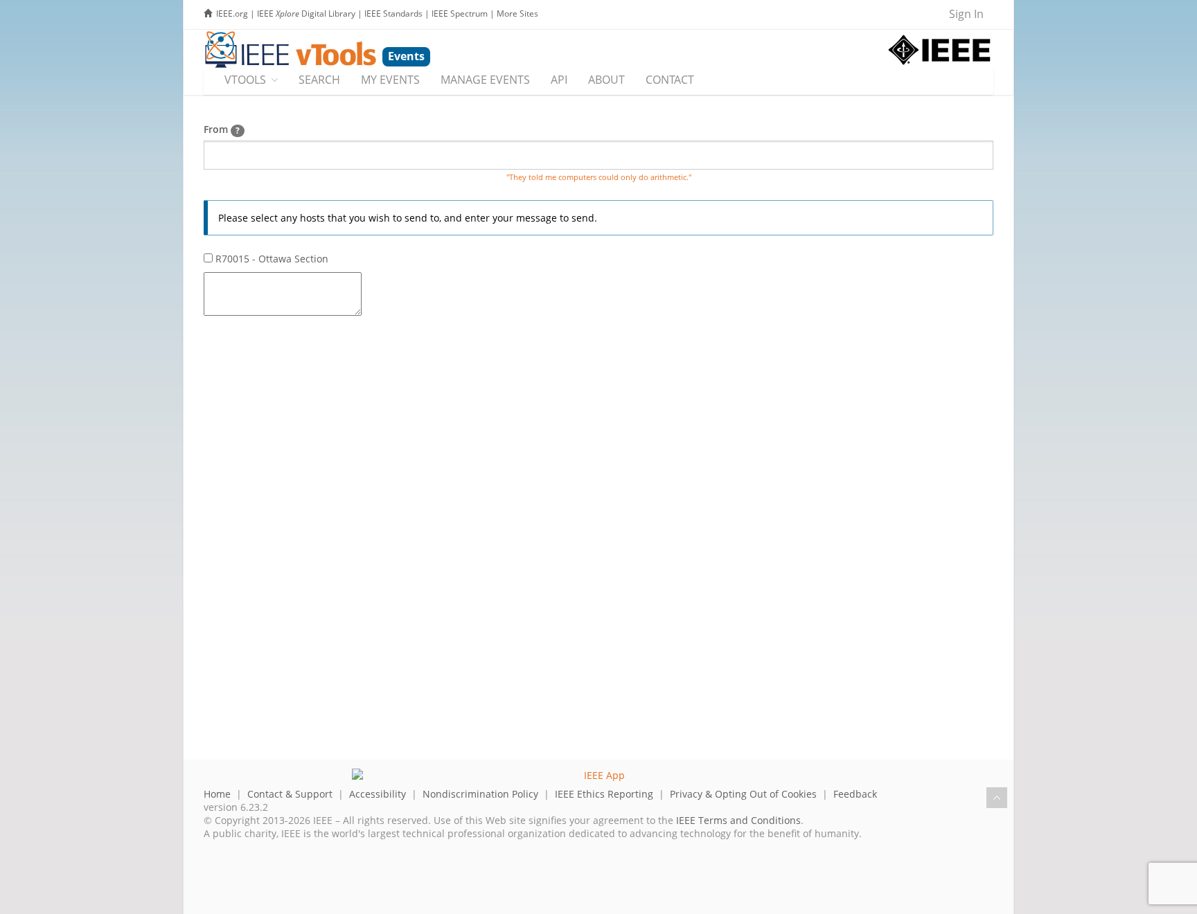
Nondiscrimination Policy (480, 793)
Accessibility (377, 793)
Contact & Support (289, 793)
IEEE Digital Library (306, 13)
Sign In (966, 13)
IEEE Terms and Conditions (738, 820)
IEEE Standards (393, 13)
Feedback (855, 793)
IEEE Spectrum (460, 13)
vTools (245, 79)
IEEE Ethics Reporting (604, 793)
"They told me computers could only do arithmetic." (598, 177)
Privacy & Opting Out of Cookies (743, 793)
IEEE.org (232, 13)
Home (217, 793)
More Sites (517, 13)
